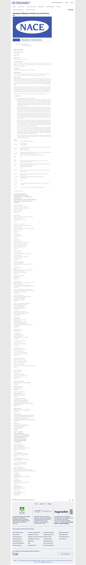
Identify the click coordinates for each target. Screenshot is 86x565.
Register (70, 9)
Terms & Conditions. (64, 523)
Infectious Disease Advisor (34, 532)
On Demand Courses (31, 6)
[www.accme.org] (22, 511)
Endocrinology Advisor (18, 541)
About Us (42, 504)
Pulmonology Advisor (48, 541)
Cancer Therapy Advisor (18, 532)
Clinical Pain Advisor (17, 536)
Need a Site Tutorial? (30, 9)
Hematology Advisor (17, 545)
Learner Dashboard (50, 6)
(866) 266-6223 (59, 560)
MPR (29, 543)
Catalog (49, 504)
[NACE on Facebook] (69, 500)
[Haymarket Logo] (63, 511)
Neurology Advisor (32, 545)
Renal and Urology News (48, 545)
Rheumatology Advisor (64, 532)
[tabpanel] (32, 269)
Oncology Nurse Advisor (48, 532)
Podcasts (58, 6)
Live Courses (21, 6)
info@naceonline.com (46, 562)
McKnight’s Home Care (33, 534)
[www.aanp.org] (43, 511)
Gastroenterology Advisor (18, 543)
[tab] (16, 40)
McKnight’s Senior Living (33, 539)
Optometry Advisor (47, 536)
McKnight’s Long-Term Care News (35, 536)
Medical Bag (31, 541)
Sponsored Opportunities (18, 9)
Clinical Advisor (16, 534)
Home (36, 504)
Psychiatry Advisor (47, 539)
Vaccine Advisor (62, 539)
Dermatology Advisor (17, 539)
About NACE (41, 6)
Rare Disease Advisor (48, 543)
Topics (14, 6)
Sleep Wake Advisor (63, 534)
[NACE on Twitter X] (72, 500)
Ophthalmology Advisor (48, 534)
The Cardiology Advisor (64, 536)
